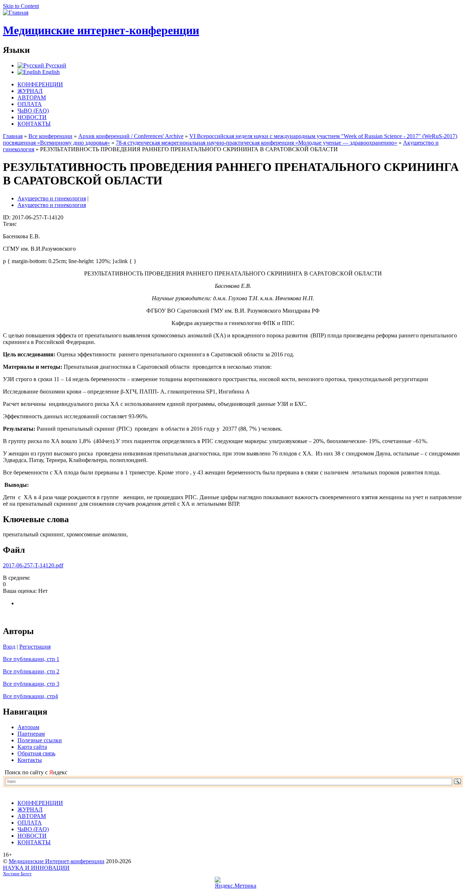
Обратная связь (36, 753)
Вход (9, 646)
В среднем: (16, 578)
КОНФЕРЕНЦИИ (40, 84)
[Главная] (15, 12)
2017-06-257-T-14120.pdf (33, 565)
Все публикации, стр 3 (31, 684)
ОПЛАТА (29, 104)
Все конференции (50, 136)
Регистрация (35, 646)
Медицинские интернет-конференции (101, 30)
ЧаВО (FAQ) (33, 110)
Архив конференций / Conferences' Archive (130, 136)
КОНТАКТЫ (34, 124)
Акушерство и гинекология (51, 198)
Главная (13, 136)
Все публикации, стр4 (30, 696)
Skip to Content (21, 6)
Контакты (29, 760)
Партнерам (31, 734)
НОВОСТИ (32, 117)
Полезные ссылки (39, 740)
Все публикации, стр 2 (31, 671)
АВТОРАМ (31, 97)
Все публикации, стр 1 (31, 659)
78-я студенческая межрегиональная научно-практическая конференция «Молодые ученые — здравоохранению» (256, 143)
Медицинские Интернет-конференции (56, 861)
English (50, 72)
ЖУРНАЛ (30, 91)
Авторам (28, 727)
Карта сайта (32, 747)
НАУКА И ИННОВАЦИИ (36, 868)
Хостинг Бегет (17, 873)
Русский (55, 65)
